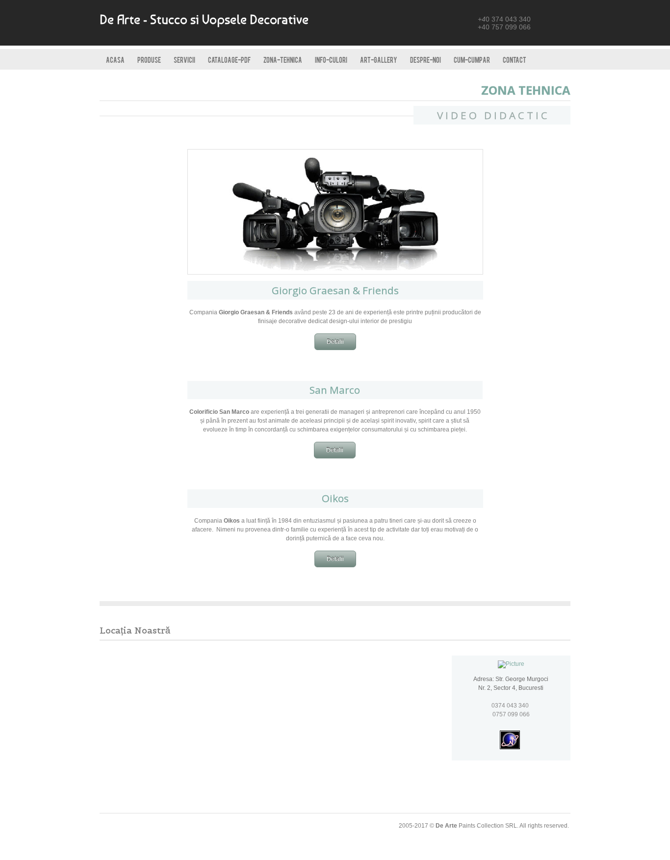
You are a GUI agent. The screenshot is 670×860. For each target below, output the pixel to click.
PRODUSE (149, 59)
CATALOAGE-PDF (229, 59)
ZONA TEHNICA (525, 90)
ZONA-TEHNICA (282, 59)
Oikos (335, 498)
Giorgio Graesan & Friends (335, 290)
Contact (514, 59)
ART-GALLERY (378, 59)
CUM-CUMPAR (472, 59)
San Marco (334, 390)
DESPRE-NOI (425, 59)
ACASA (115, 59)
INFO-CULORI (331, 59)
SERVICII (184, 59)
